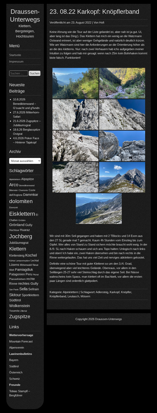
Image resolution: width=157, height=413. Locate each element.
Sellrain (33, 289)
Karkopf (114, 292)
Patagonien (17, 274)
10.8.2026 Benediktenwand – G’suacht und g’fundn (26, 104)
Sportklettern (30, 295)
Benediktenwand (26, 185)
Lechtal (35, 260)
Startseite (15, 55)
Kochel (31, 255)
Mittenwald (26, 264)
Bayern (13, 360)
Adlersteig (102, 292)
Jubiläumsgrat (18, 242)
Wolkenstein (19, 306)
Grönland (17, 225)
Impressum (16, 61)
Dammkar (30, 195)
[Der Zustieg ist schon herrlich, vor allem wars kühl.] (75, 83)
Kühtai (12, 260)
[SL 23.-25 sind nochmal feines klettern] (75, 177)
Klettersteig (17, 255)
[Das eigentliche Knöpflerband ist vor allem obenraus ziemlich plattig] (75, 146)
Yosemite (14, 310)
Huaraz (25, 230)
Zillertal (23, 311)
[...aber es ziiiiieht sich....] (99, 208)
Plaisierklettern (17, 279)
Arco (13, 184)
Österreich (15, 372)
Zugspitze (19, 316)
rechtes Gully (28, 283)
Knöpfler (126, 292)
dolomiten (21, 201)
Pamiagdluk (24, 270)
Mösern (85, 296)
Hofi (101, 22)
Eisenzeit (13, 207)
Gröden (21, 220)
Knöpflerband (58, 296)
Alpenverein (16, 347)
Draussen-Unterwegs (108, 319)
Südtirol (15, 300)
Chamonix (23, 190)
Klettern (17, 248)
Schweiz (14, 378)
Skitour (15, 295)
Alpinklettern (14, 179)
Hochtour (14, 230)
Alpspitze (27, 179)
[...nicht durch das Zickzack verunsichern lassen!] (122, 146)
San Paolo (14, 289)
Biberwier (13, 190)
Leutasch (73, 296)
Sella (23, 289)
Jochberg (20, 236)
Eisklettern (22, 214)
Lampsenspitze (23, 260)
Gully (28, 225)
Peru (29, 274)
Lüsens (14, 264)
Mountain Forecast (21, 341)
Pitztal (35, 274)
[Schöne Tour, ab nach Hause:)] (122, 177)
